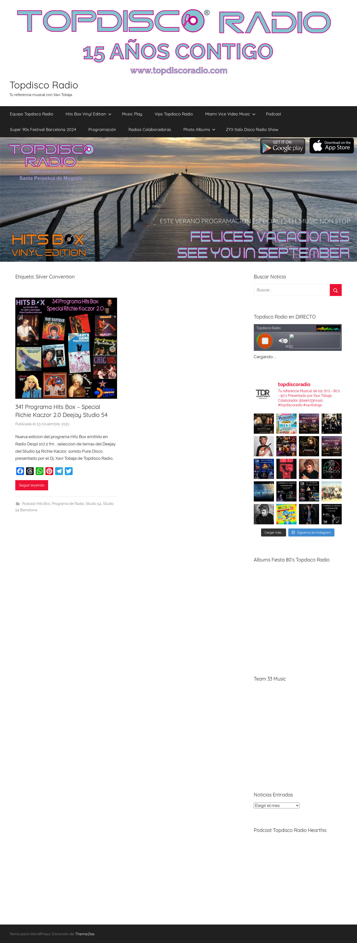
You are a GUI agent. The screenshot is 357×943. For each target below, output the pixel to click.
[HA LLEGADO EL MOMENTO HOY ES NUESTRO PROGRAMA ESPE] (332, 446)
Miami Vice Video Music (227, 113)
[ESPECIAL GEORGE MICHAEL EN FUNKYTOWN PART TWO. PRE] (309, 469)
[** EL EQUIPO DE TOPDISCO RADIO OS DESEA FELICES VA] (286, 424)
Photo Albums (196, 129)
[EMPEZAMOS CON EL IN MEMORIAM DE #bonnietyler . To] (309, 446)
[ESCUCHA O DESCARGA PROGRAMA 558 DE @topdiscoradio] (264, 469)
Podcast (273, 113)
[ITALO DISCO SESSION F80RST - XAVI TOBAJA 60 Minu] (332, 469)
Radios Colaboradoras (149, 129)
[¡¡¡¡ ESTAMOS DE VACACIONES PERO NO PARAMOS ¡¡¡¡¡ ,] (264, 424)
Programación (102, 129)
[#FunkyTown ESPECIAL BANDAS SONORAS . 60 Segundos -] (264, 446)
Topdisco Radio (43, 85)
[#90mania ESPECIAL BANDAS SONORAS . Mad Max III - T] (332, 424)
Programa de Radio (68, 504)
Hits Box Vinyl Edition (86, 113)
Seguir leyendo (31, 485)
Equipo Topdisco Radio (31, 113)
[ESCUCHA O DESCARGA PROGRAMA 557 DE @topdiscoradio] (309, 491)
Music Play (132, 113)
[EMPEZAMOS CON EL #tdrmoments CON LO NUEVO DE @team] (264, 491)
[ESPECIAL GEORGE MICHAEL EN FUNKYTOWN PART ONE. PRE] (264, 514)
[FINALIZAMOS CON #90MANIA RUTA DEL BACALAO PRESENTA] (332, 491)
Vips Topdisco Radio (174, 113)
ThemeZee (84, 933)
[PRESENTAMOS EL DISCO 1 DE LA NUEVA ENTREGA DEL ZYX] (286, 514)
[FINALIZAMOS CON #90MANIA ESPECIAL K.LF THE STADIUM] (286, 469)
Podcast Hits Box (36, 504)
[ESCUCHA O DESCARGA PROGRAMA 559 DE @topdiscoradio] (309, 424)
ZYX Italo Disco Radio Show (252, 129)
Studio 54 (93, 504)
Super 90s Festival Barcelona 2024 (43, 129)
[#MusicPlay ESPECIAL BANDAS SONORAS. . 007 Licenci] (286, 446)
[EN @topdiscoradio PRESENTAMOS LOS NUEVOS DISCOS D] (286, 491)
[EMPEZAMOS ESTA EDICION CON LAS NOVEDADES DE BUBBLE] (309, 514)
